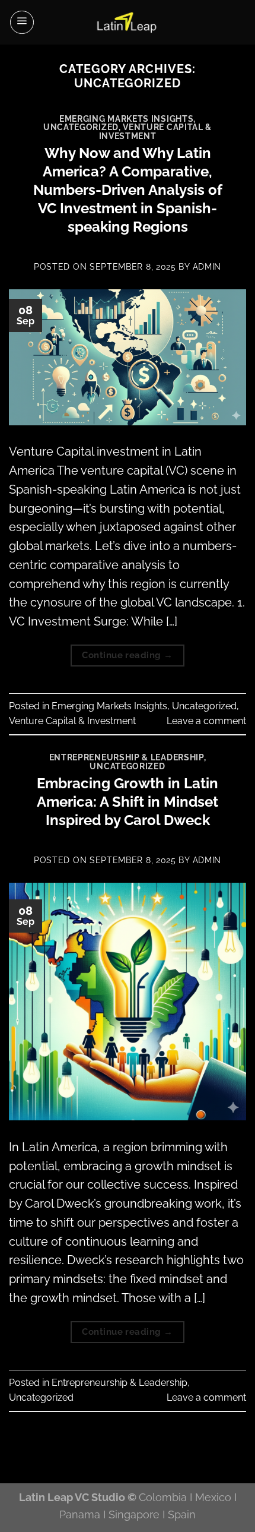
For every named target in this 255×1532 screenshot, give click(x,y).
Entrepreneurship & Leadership (126, 757)
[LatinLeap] (127, 22)
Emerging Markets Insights (126, 119)
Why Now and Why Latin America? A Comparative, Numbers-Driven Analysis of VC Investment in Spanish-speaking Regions (127, 190)
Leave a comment (206, 720)
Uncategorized (81, 127)
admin (207, 266)
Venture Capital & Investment (155, 131)
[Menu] (22, 22)
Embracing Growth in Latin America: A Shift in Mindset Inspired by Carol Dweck (127, 802)
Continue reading (127, 655)
